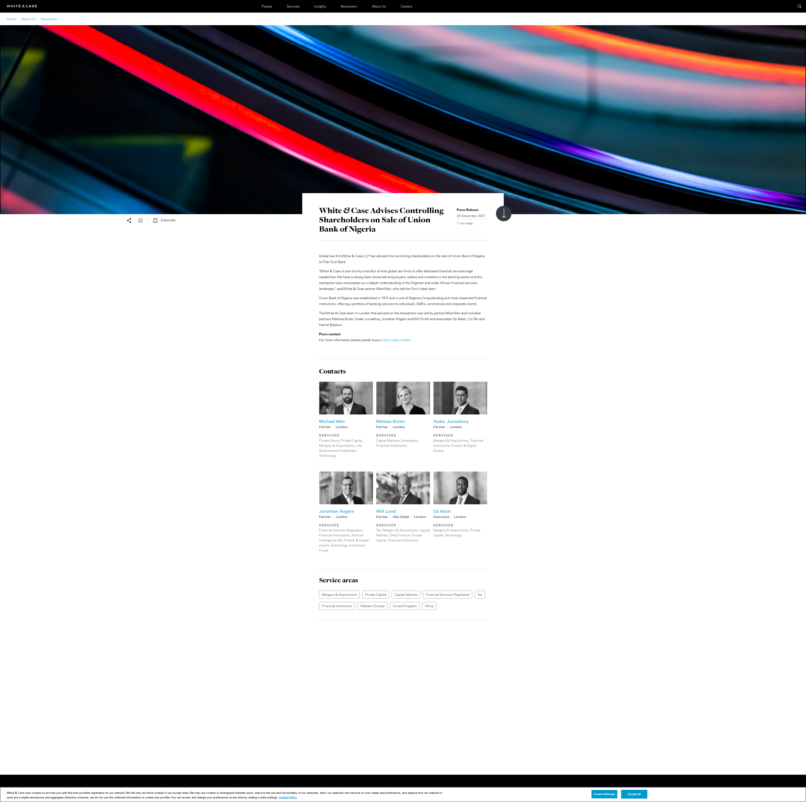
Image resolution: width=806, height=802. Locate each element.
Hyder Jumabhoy (451, 422)
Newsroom (349, 6)
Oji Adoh (442, 512)
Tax (378, 530)
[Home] (22, 6)
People (267, 6)
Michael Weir (332, 422)
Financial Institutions (391, 445)
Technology (327, 455)
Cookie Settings (604, 794)
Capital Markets (387, 440)
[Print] (143, 220)
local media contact (396, 340)
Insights (320, 6)
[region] (403, 794)
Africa (429, 606)
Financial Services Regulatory (341, 530)
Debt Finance (400, 535)
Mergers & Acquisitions (336, 445)
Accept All (634, 794)
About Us (379, 6)
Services (293, 6)
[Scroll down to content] (504, 213)
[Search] (799, 6)
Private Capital (351, 440)
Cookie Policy (288, 797)
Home (11, 19)
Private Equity (329, 440)
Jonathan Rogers (336, 512)
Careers (406, 6)
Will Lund (386, 512)
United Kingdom (405, 606)
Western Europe (372, 606)
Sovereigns (409, 440)
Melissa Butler (390, 422)
